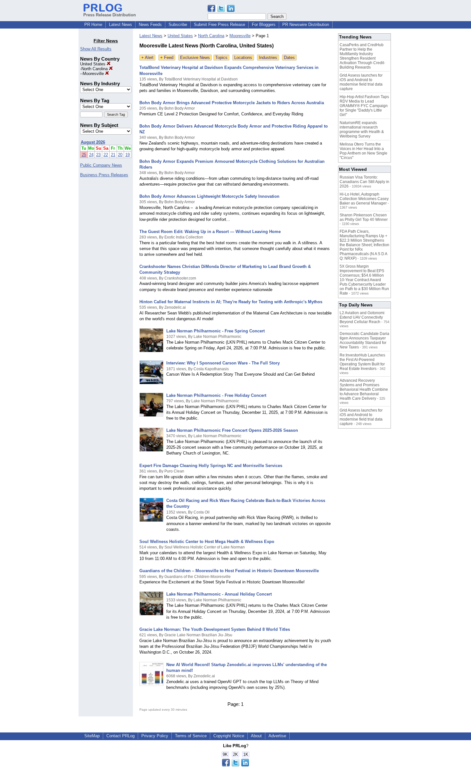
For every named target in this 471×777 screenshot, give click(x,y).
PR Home (93, 24)
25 (84, 154)
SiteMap (92, 735)
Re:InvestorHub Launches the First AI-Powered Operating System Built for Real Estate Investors (362, 362)
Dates (289, 57)
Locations (243, 57)
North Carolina (95, 68)
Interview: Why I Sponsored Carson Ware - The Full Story (223, 363)
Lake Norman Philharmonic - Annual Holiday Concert (219, 594)
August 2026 (93, 142)
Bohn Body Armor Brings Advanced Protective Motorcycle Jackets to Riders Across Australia (231, 102)
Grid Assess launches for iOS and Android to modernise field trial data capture (361, 82)
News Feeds (150, 24)
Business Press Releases (104, 174)
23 (98, 154)
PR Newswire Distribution (305, 24)
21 (113, 154)
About (256, 735)
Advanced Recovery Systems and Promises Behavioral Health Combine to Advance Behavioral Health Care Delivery (364, 389)
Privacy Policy (154, 735)
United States (93, 64)
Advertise (277, 735)
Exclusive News (195, 57)
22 (105, 154)
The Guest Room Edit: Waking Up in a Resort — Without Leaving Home (210, 231)
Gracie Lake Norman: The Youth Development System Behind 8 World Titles (214, 629)
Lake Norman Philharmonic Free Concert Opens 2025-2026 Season (232, 430)
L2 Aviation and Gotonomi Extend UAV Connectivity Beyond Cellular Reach (362, 317)
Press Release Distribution (109, 15)
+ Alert (147, 57)
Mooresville (94, 73)
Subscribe (178, 24)
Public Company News (101, 165)
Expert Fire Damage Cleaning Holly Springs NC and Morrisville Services (210, 465)
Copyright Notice (228, 735)
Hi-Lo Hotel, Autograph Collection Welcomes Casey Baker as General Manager (364, 198)
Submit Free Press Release (219, 24)
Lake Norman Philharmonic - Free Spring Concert (215, 331)
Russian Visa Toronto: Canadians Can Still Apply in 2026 (364, 181)
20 (120, 154)
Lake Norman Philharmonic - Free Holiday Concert (216, 395)
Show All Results (96, 48)
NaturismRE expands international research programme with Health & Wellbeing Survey (362, 129)
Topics (221, 57)
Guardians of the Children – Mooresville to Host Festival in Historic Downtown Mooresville (229, 570)
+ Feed (166, 57)
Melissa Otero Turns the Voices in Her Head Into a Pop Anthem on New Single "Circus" (363, 151)
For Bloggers (264, 24)
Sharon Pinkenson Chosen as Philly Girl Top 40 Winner (364, 217)
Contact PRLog (120, 735)
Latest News (120, 24)
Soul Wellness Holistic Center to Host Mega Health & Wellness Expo (206, 541)
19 (127, 154)
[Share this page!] (221, 10)
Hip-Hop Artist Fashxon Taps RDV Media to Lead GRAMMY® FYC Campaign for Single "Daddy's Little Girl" (364, 106)
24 (91, 154)
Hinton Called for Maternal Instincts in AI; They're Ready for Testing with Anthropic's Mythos (230, 301)
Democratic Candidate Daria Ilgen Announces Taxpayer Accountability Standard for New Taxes (364, 340)
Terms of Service (191, 735)
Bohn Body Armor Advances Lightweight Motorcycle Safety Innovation (209, 196)
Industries (268, 57)
